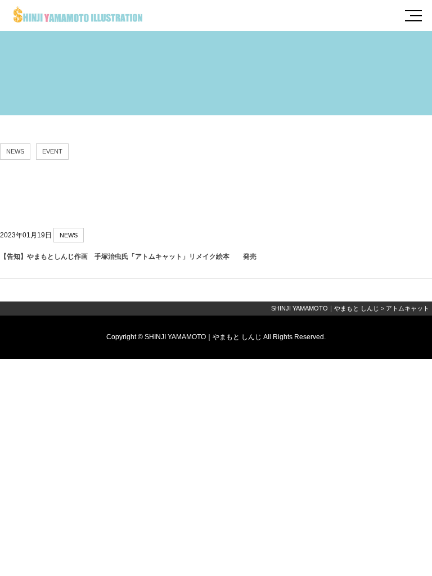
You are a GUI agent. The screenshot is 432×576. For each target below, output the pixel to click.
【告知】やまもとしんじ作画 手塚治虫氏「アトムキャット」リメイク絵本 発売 (128, 256)
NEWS (15, 151)
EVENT (52, 151)
